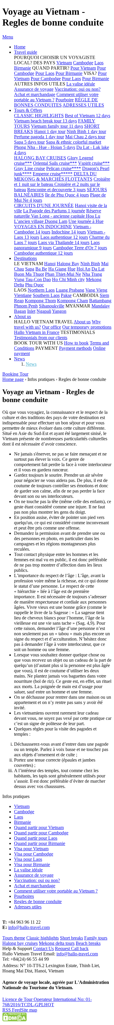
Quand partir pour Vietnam (39, 827)
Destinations (25, 258)
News (19, 358)
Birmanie (22, 67)
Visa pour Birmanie (32, 864)
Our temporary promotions (86, 327)
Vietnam (64, 62)
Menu (7, 36)
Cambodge (83, 62)
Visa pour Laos (28, 859)
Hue (71, 268)
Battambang (100, 300)
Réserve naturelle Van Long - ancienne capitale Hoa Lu (57, 213)
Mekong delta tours (57, 943)
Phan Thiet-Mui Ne (63, 274)
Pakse (66, 295)
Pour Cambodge (46, 78)
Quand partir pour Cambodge (41, 832)
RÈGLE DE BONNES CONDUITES (56, 102)
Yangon (59, 311)
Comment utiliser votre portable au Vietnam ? (56, 890)
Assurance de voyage (33, 89)
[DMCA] (14, 1019)
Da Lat (97, 268)
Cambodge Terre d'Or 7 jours (80, 247)
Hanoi (50, 263)
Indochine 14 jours (68, 231)
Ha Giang (57, 268)
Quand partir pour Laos (35, 838)
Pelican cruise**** (63, 168)
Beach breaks (88, 943)
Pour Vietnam (83, 67)
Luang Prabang (70, 290)
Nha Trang (92, 274)
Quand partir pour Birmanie (39, 843)
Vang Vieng (96, 290)
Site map (29, 1009)
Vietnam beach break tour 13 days (45, 120)
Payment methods (75, 348)
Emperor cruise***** (52, 173)
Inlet (31, 311)
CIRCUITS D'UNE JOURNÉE (44, 205)
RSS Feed (11, 1009)
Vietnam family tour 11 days (57, 126)
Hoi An (83, 268)
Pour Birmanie (69, 73)
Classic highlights (42, 937)
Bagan (20, 311)
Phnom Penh (26, 305)
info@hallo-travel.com (29, 927)
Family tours (95, 937)
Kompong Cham (72, 300)
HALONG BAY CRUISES (40, 157)
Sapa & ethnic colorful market (73, 142)
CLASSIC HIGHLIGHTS (39, 115)
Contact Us (43, 948)
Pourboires (24, 896)
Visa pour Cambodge (33, 853)
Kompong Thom (40, 300)
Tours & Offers (28, 110)
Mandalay (100, 305)
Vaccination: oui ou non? (78, 89)
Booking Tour (15, 374)
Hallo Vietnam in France (36, 332)
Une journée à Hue (85, 221)
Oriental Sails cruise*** (55, 163)
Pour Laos (44, 73)
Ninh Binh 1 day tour (86, 131)
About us (22, 316)
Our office (51, 327)
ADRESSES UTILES (83, 105)
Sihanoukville (51, 305)
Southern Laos (46, 295)
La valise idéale (80, 83)
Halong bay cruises (20, 943)
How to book (76, 342)
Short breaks (71, 937)
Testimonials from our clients (40, 337)
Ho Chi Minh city (68, 279)
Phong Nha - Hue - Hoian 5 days (44, 147)
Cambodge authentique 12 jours (43, 253)
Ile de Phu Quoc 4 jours (67, 194)
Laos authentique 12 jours (64, 237)
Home (19, 46)
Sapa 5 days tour (29, 142)
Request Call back (72, 948)
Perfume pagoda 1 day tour (39, 136)
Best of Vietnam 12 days (87, 115)
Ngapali (44, 311)
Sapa (29, 268)
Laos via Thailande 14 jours (63, 242)
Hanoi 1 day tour (49, 131)
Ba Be (41, 268)
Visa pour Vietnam (31, 848)
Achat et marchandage (34, 94)
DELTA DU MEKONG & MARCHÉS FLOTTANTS (55, 176)
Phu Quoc (34, 284)
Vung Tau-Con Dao (32, 279)
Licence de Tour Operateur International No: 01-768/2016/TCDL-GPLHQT (47, 1002)
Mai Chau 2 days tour (85, 136)
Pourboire (65, 99)
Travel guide (25, 52)
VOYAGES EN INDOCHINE (43, 226)
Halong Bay (68, 263)
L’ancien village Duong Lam (40, 221)
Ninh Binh (90, 263)
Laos (98, 62)
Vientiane (23, 295)
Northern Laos (41, 290)
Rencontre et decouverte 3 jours (56, 189)
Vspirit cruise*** (94, 163)
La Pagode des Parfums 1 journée (54, 210)
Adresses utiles (28, 906)
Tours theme (13, 937)
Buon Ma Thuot (29, 274)
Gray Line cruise (29, 168)
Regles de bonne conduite (38, 901)
